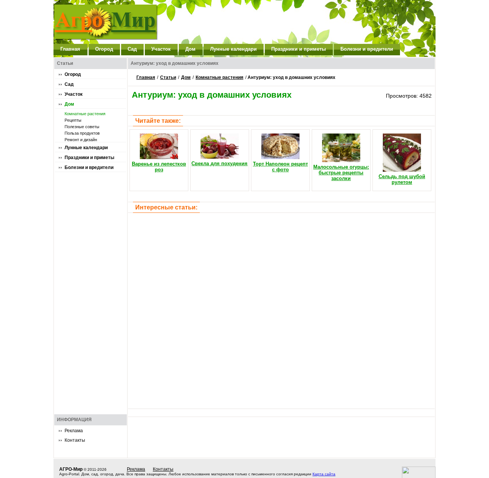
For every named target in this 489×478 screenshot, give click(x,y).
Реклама (74, 430)
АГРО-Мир (71, 469)
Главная (70, 49)
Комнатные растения (85, 113)
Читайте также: (158, 120)
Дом (190, 49)
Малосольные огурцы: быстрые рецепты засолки (341, 172)
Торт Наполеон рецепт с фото (280, 166)
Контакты (75, 440)
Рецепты (73, 120)
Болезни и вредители (366, 49)
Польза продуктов (82, 133)
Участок (161, 49)
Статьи (168, 77)
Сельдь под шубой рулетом (402, 179)
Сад (132, 49)
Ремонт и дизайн (81, 139)
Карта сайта (324, 474)
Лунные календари (233, 49)
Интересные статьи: (166, 207)
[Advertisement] (296, 22)
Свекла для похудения (219, 163)
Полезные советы (82, 126)
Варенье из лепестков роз (159, 166)
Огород (104, 49)
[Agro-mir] (110, 18)
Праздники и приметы (298, 49)
